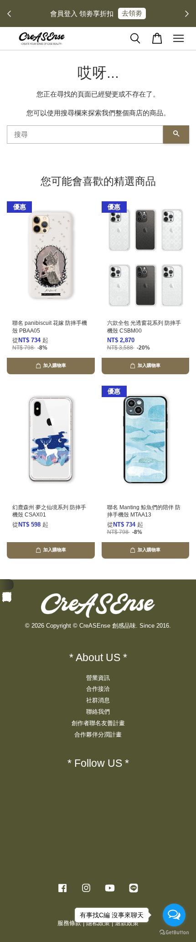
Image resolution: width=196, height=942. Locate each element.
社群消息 (98, 700)
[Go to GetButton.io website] (174, 933)
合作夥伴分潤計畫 (98, 734)
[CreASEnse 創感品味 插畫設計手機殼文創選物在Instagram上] (86, 892)
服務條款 (69, 923)
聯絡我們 (98, 711)
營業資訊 (98, 677)
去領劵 (132, 13)
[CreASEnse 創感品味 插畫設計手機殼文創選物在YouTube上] (109, 892)
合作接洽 (98, 688)
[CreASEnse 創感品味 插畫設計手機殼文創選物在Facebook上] (62, 892)
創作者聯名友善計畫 (98, 723)
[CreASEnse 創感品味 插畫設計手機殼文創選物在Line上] (133, 892)
